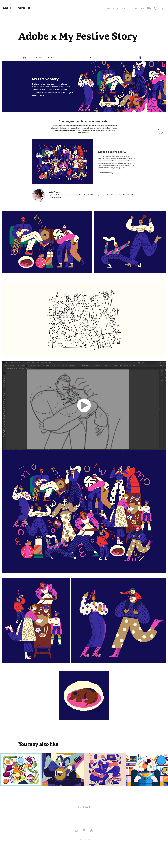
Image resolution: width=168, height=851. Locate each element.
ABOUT (126, 8)
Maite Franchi (16, 7)
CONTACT (139, 8)
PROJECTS (112, 8)
